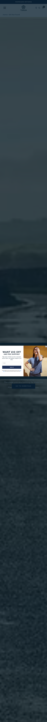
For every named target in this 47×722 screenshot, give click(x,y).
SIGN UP (12, 367)
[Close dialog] (46, 346)
